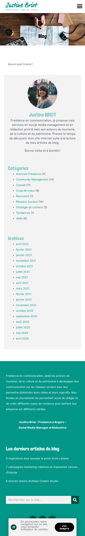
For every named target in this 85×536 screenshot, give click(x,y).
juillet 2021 (22, 271)
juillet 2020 (23, 327)
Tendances (23, 212)
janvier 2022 (24, 255)
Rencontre (22, 196)
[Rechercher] (75, 500)
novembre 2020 (26, 305)
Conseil (20, 185)
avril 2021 (22, 282)
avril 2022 (22, 244)
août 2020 (22, 321)
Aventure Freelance (28, 173)
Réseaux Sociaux (27, 201)
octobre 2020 (24, 310)
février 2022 (24, 249)
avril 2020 (22, 338)
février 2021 (23, 294)
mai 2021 (21, 277)
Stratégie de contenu (29, 207)
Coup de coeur (25, 190)
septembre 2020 (26, 316)
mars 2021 (22, 288)
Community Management (32, 179)
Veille (19, 218)
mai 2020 (22, 333)
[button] (79, 6)
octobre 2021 (24, 266)
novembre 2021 (26, 260)
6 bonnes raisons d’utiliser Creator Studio (32, 481)
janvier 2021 (23, 299)
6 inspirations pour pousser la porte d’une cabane (37, 458)
